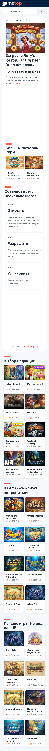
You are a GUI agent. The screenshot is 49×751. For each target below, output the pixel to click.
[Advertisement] (24, 113)
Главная (9, 20)
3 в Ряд (31, 20)
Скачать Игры (20, 20)
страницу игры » (29, 346)
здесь (18, 83)
